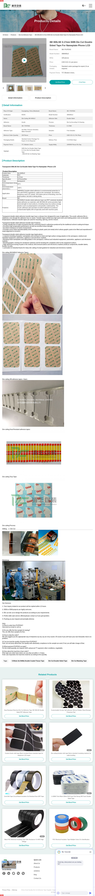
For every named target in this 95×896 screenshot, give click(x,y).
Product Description (43, 98)
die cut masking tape (79, 661)
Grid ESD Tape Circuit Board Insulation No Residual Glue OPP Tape (24, 796)
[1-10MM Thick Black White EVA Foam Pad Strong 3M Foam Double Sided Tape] (71, 780)
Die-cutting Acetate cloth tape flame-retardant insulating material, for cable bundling (71, 754)
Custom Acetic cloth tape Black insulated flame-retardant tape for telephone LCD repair (24, 754)
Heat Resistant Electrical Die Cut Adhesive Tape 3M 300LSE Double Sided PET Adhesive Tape (24, 711)
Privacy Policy (6, 890)
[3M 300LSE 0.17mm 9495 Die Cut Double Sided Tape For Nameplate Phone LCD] (24, 60)
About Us (37, 863)
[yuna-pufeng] (23, 873)
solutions (37, 871)
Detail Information (15, 98)
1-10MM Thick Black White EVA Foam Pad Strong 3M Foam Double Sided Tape (71, 797)
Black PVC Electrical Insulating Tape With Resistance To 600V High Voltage (24, 840)
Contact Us (37, 878)
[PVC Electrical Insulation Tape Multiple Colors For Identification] (71, 823)
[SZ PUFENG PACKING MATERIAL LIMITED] (12, 5)
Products (13, 35)
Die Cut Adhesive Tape (25, 35)
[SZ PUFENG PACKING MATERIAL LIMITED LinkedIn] (8, 873)
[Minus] (90, 852)
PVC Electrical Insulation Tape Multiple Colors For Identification (71, 839)
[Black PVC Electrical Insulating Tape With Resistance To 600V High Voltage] (24, 823)
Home (6, 35)
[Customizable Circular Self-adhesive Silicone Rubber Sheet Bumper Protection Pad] (71, 694)
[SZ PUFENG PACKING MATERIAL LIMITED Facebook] (4, 873)
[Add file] (58, 893)
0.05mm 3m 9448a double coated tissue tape (28, 661)
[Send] (90, 893)
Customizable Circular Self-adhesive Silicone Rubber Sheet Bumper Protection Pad (71, 711)
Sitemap (14, 890)
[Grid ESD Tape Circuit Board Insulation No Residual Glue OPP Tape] (24, 780)
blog (35, 874)
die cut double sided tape (57, 661)
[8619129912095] (13, 873)
